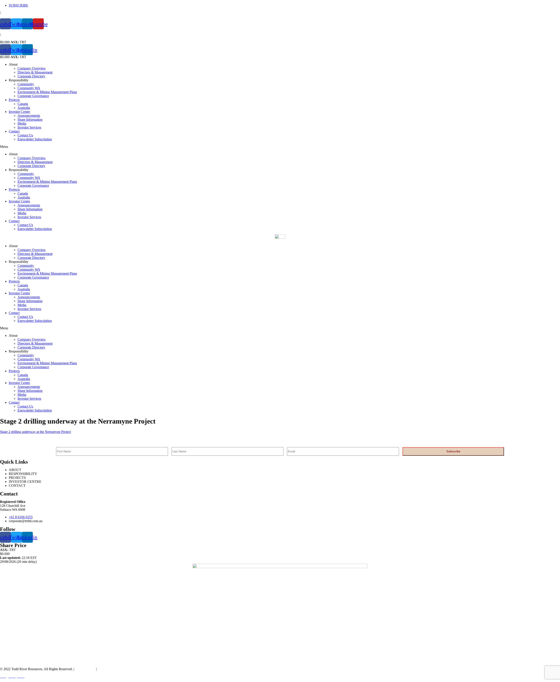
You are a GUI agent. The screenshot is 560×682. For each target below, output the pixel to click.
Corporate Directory (31, 76)
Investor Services (29, 127)
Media (22, 123)
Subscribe (453, 451)
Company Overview (32, 68)
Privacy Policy (84, 669)
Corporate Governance (33, 96)
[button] (280, 147)
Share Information (30, 119)
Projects (14, 100)
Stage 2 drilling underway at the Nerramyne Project (35, 432)
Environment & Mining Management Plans (47, 92)
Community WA (29, 88)
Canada (23, 104)
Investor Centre (19, 111)
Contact (14, 131)
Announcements (29, 115)
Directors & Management (35, 72)
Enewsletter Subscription (35, 139)
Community (26, 84)
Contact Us (25, 135)
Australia (24, 108)
